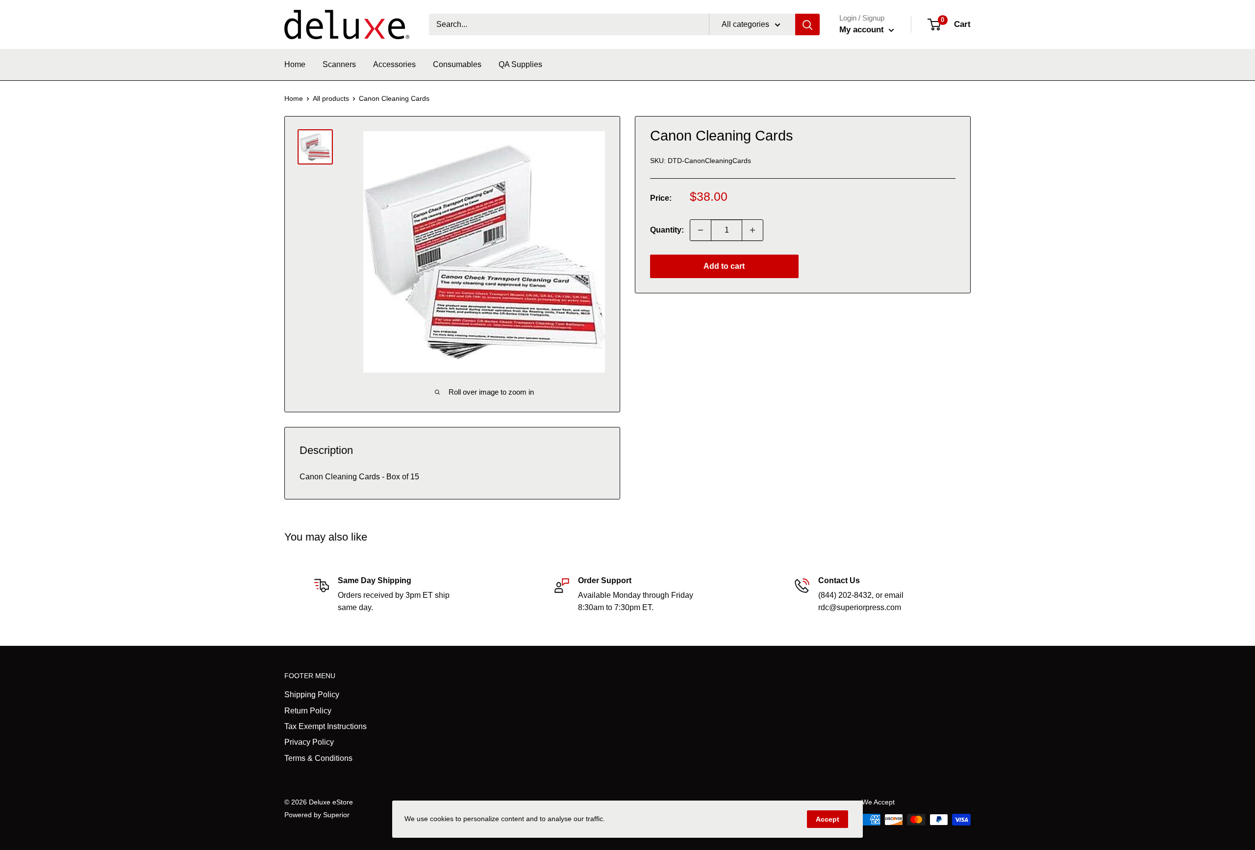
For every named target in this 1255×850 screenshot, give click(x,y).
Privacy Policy (309, 742)
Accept (827, 819)
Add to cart (724, 266)
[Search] (807, 24)
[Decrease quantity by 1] (700, 230)
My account (862, 29)
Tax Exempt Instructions (325, 726)
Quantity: (667, 230)
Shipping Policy (311, 694)
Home (294, 64)
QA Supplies (520, 64)
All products (331, 98)
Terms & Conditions (318, 758)
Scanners (339, 64)
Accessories (394, 64)
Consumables (457, 64)
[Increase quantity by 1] (752, 230)
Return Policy (307, 711)
